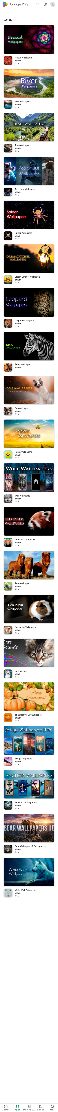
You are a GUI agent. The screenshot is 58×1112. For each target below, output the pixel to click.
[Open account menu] (52, 4)
